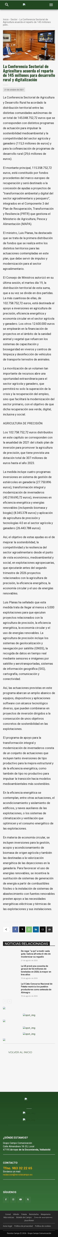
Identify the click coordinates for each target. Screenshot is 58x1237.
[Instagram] (13, 1199)
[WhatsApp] (29, 929)
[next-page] (9, 1001)
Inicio (6, 19)
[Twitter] (28, 1199)
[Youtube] (20, 1199)
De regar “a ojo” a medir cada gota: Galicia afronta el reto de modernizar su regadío (36, 954)
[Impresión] (49, 929)
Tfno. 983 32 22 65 (17, 1168)
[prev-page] (5, 1001)
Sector (14, 19)
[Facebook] (15, 929)
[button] (6, 5)
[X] (22, 929)
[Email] (43, 929)
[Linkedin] (36, 929)
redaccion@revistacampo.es (17, 1174)
